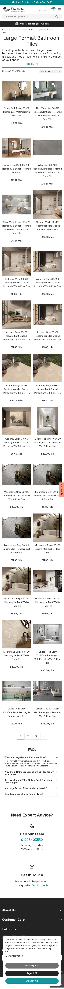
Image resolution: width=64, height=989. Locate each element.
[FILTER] (61, 494)
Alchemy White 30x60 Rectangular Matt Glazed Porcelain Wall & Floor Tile (16, 283)
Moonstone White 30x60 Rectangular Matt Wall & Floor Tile (47, 602)
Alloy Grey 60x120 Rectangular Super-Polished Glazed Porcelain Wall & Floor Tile (47, 170)
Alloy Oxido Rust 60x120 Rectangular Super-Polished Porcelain (16, 169)
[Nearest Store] (39, 9)
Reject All (32, 973)
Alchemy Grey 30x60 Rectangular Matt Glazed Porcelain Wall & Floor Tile (47, 336)
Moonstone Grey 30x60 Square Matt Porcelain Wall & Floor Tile (47, 495)
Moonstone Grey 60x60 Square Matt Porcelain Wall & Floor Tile (16, 549)
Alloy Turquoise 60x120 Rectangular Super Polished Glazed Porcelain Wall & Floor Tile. (47, 114)
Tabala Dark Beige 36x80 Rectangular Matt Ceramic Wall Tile (16, 112)
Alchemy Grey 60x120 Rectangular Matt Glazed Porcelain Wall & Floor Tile (47, 283)
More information (14, 955)
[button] (32, 757)
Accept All (32, 980)
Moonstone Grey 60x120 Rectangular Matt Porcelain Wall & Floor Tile (16, 495)
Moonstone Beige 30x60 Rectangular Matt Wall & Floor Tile (16, 602)
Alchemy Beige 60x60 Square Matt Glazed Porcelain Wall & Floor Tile (47, 389)
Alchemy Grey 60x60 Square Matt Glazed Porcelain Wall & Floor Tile (16, 336)
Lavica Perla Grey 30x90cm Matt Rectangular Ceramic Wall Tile (16, 712)
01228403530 (32, 840)
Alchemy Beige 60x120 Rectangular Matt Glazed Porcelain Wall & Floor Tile (16, 389)
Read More (32, 64)
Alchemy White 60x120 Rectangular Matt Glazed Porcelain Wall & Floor (47, 226)
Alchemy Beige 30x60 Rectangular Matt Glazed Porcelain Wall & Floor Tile (16, 442)
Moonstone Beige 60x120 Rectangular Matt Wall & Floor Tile (16, 655)
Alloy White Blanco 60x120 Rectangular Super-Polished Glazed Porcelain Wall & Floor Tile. (16, 227)
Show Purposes (32, 965)
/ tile (16, 123)
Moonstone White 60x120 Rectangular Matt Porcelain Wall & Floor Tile (47, 442)
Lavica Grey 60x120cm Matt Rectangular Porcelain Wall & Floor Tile (47, 712)
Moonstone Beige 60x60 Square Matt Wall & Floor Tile (47, 549)
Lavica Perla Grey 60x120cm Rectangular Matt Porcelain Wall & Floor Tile (47, 657)
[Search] (57, 17)
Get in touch (40, 885)
